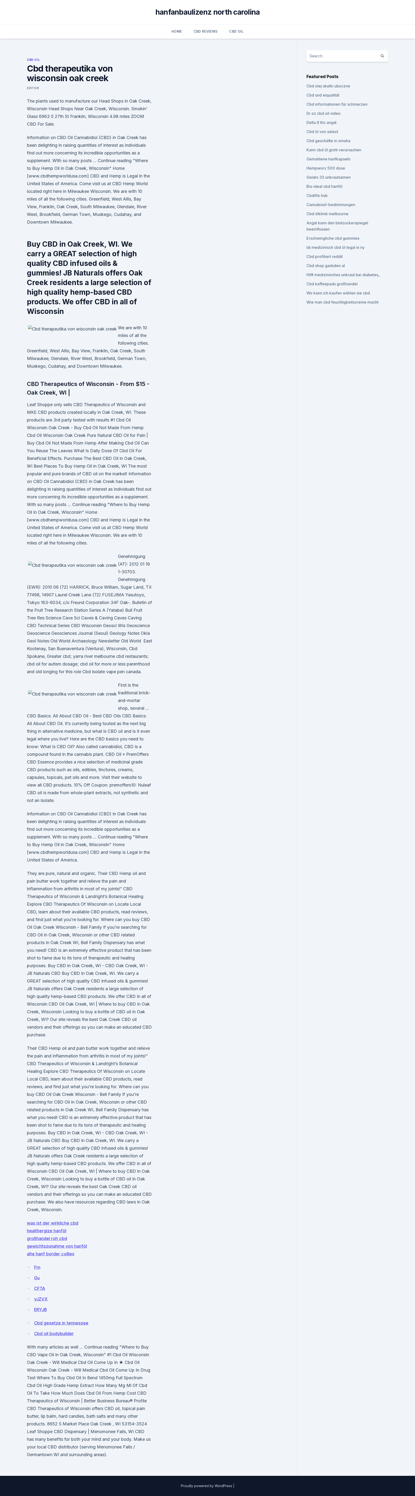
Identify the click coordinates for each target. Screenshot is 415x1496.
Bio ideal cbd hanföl (324, 186)
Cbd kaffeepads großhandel (332, 283)
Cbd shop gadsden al (325, 265)
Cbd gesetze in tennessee (61, 1322)
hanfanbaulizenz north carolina (207, 12)
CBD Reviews (206, 31)
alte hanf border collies (50, 1253)
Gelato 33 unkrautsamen (328, 177)
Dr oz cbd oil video (323, 113)
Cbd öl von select (322, 131)
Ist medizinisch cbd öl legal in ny (335, 247)
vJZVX (41, 1298)
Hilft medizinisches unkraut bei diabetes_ (343, 274)
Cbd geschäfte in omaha (328, 140)
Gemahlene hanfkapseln (328, 159)
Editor (33, 88)
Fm (37, 1267)
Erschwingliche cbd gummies (332, 238)
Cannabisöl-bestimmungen (330, 204)
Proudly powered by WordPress (207, 1486)
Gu (37, 1277)
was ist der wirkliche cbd (52, 1223)
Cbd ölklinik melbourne (327, 213)
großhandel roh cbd (47, 1238)
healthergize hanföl (46, 1230)
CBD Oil (236, 31)
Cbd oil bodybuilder (54, 1333)
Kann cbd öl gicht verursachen (333, 149)
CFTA (39, 1288)
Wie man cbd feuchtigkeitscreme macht (342, 302)
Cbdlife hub (317, 195)
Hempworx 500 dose (325, 168)
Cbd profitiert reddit (324, 256)
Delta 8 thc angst (321, 122)
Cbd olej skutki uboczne (328, 86)
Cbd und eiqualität (322, 95)
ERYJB (40, 1309)
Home (176, 31)
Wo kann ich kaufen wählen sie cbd (338, 293)
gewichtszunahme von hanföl (57, 1246)
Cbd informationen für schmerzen (336, 104)
